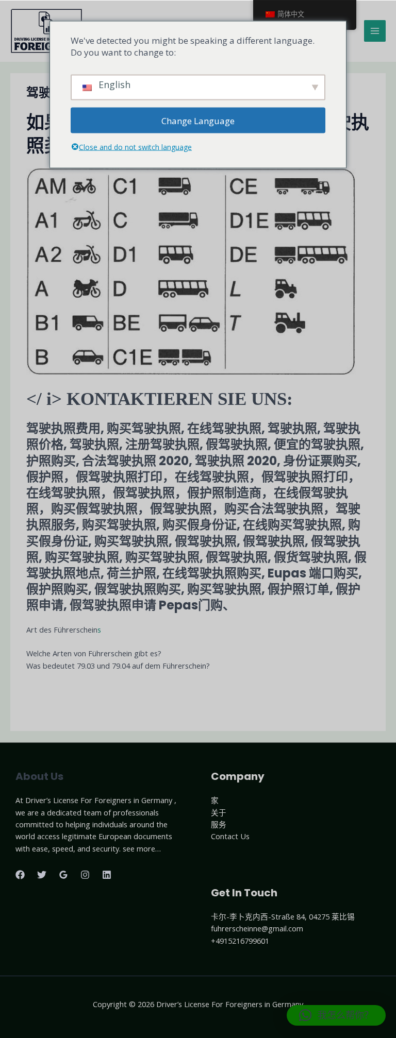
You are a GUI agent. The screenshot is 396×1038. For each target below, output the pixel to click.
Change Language (198, 120)
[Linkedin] (106, 874)
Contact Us (230, 836)
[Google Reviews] (63, 874)
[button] (336, 1015)
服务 (218, 824)
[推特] (41, 874)
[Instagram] (85, 874)
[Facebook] (20, 874)
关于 (218, 812)
